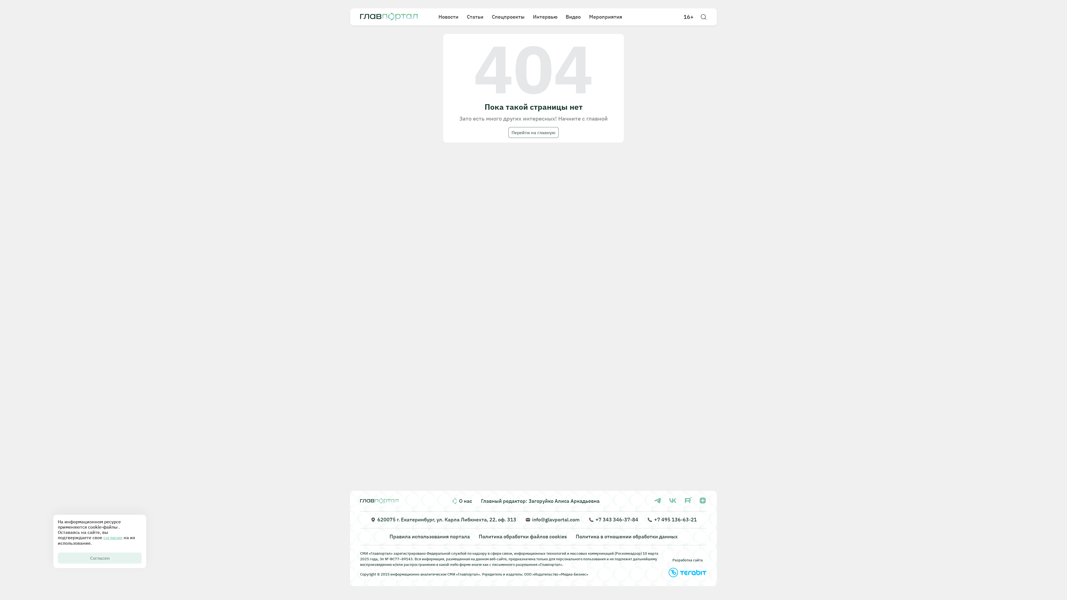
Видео (573, 17)
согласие (113, 537)
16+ (689, 17)
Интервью (545, 17)
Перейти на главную (533, 132)
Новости (448, 17)
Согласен (100, 558)
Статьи (475, 17)
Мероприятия (605, 17)
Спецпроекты (508, 17)
